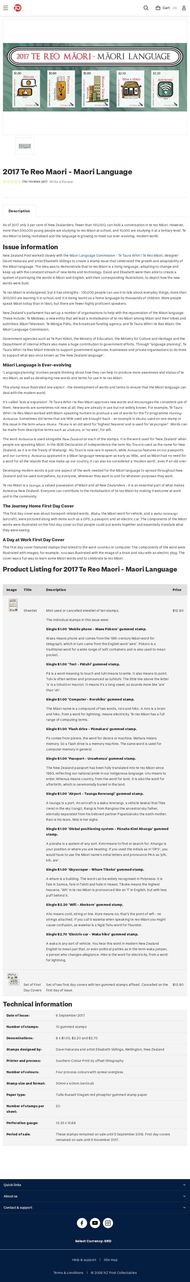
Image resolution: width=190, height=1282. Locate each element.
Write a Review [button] (61, 182)
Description (19, 211)
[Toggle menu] (5, 7)
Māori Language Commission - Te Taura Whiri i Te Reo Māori (116, 255)
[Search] (146, 8)
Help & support (84, 1260)
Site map (111, 1260)
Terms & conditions (68, 1273)
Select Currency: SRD (93, 1241)
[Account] (184, 8)
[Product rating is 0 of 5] (12, 182)
